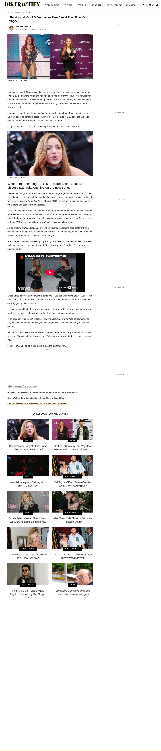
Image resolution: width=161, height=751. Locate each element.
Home (9, 12)
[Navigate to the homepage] (22, 4)
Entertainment (52, 5)
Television (68, 5)
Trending (82, 5)
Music (28, 12)
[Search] (143, 4)
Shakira (30, 92)
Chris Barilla (24, 27)
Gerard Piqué (67, 96)
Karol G (55, 117)
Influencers (97, 5)
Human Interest (114, 5)
